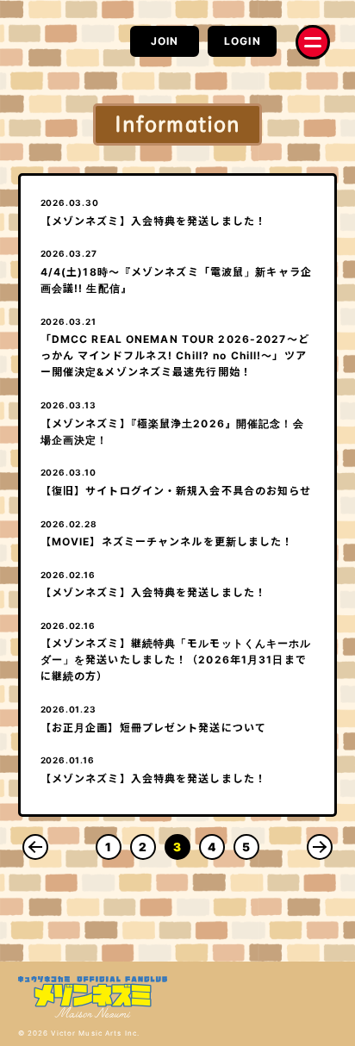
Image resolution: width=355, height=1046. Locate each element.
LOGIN (242, 40)
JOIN (164, 40)
